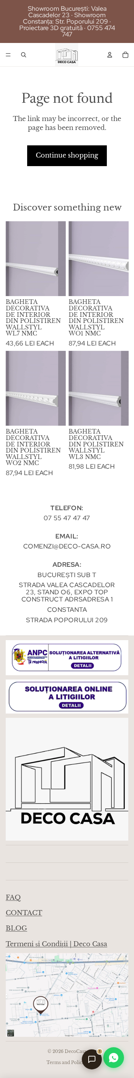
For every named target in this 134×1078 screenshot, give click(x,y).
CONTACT (24, 913)
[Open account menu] (110, 55)
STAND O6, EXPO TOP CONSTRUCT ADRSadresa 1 (67, 595)
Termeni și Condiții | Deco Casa (56, 944)
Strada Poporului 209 (67, 620)
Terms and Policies (67, 1062)
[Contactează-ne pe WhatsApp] (113, 1057)
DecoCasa (75, 1051)
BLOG (16, 928)
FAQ (13, 897)
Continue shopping (67, 155)
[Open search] (23, 55)
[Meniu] (8, 55)
